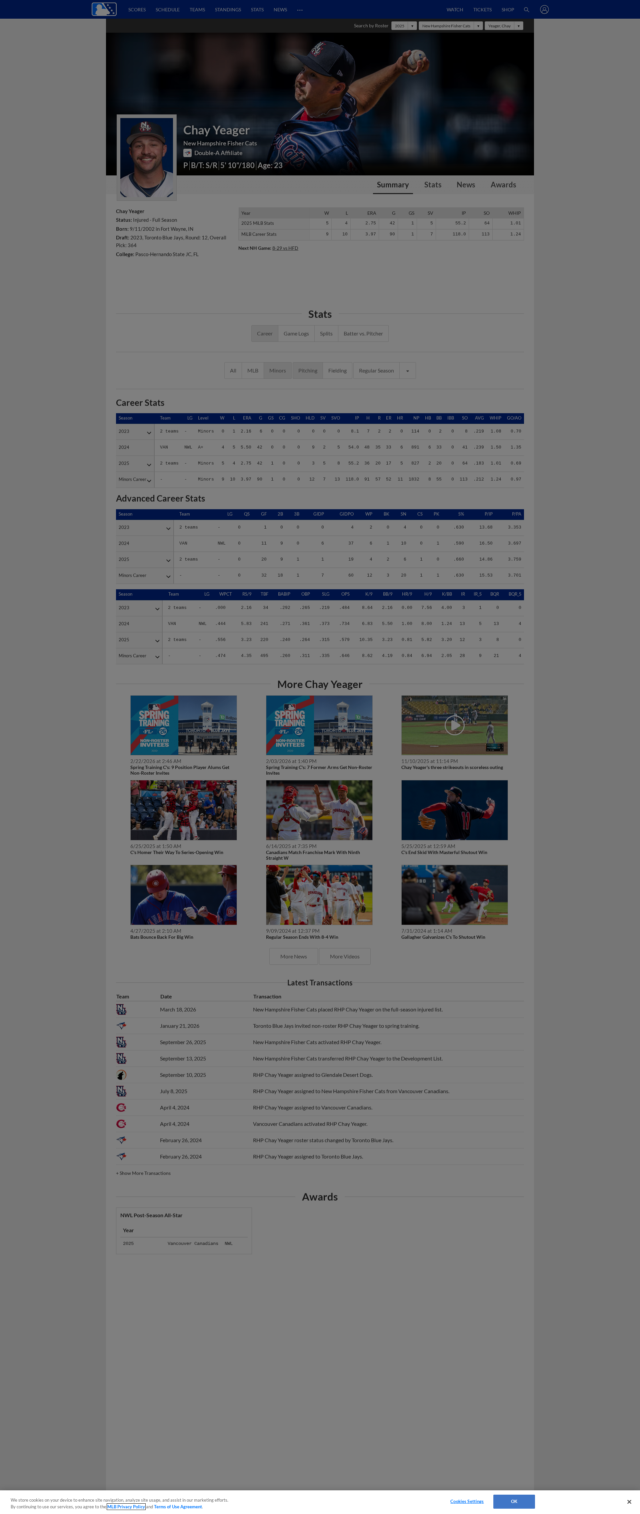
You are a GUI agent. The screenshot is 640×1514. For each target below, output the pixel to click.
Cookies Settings (467, 1501)
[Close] (629, 1501)
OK (514, 1501)
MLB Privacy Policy (126, 1506)
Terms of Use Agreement (178, 1506)
